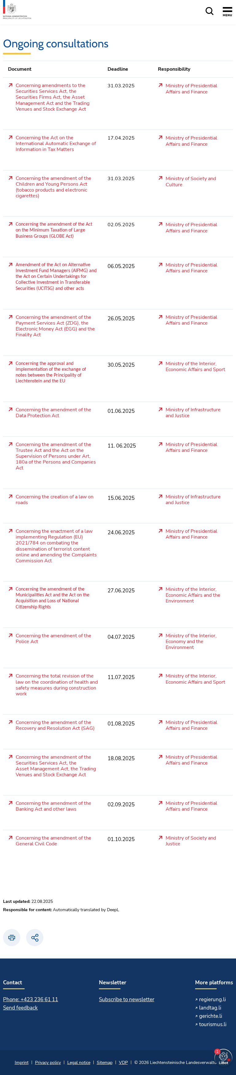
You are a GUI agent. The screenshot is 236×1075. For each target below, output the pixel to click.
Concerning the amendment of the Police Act (53, 639)
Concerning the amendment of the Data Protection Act (53, 413)
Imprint (22, 1062)
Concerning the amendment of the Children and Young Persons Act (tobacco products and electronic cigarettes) (53, 188)
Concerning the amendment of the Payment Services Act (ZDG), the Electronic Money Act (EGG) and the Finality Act (55, 326)
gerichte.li (210, 1016)
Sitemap (104, 1062)
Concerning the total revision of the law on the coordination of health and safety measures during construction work (57, 685)
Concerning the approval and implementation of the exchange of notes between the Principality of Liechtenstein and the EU (51, 372)
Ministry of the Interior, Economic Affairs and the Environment (193, 595)
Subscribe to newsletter (126, 999)
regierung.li (212, 999)
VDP (123, 1062)
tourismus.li (212, 1024)
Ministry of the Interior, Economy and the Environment (191, 642)
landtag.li (210, 1007)
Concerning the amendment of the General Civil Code (53, 841)
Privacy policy (48, 1062)
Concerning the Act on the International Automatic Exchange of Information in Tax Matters (56, 144)
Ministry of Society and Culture (191, 182)
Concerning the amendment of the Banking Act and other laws (53, 806)
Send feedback (20, 1007)
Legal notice (78, 1062)
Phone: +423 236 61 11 (30, 999)
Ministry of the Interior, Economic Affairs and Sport (195, 367)
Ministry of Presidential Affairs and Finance (191, 89)
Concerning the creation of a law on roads (54, 500)
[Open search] (209, 11)
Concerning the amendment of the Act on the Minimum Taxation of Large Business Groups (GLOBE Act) (54, 230)
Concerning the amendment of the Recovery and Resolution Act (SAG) (55, 726)
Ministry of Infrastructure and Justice (193, 413)
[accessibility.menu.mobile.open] (227, 12)
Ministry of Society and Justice (191, 841)
